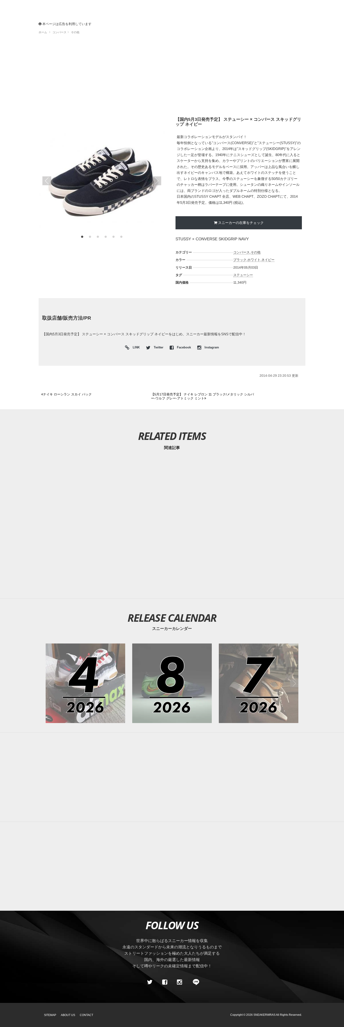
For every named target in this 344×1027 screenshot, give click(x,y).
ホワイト (253, 260)
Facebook (184, 347)
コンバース (241, 252)
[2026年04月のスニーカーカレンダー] (85, 683)
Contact (86, 1015)
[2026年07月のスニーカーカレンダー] (258, 683)
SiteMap (50, 1015)
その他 (255, 252)
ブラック (239, 260)
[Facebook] (164, 982)
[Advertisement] (172, 77)
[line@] (194, 982)
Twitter (158, 347)
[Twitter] (150, 982)
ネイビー (267, 260)
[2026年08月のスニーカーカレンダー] (172, 683)
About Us (68, 1015)
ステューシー (243, 275)
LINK (135, 348)
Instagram (211, 347)
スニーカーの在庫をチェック (241, 223)
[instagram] (179, 982)
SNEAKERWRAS (264, 1014)
